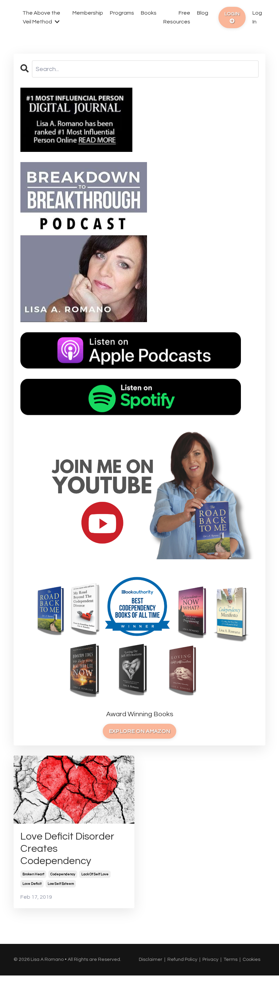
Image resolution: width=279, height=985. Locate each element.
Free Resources (176, 17)
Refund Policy (182, 959)
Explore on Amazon (139, 731)
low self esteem (61, 883)
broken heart (33, 874)
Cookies (251, 959)
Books (149, 13)
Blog (202, 13)
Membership (87, 13)
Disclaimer (150, 959)
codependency (62, 874)
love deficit (32, 883)
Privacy (210, 959)
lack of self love (95, 874)
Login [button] (232, 13)
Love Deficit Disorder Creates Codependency (67, 848)
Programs (122, 13)
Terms (230, 959)
